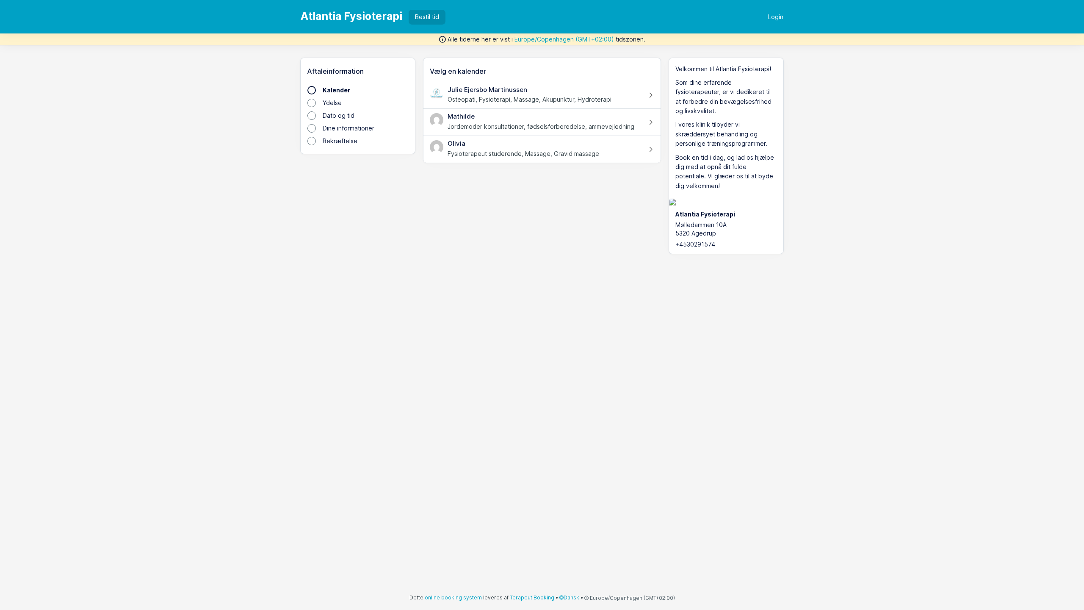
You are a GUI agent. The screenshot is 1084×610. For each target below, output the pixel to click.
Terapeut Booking (532, 597)
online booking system (453, 597)
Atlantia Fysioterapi (351, 16)
